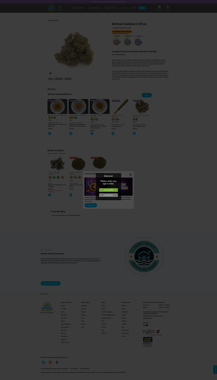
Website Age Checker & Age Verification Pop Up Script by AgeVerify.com (214, 379)
